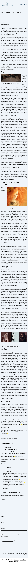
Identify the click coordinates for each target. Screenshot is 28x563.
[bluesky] (24, 4)
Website (3, 528)
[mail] (21, 4)
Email (2, 522)
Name (2, 516)
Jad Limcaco (14, 438)
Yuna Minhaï (8, 447)
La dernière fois (4, 28)
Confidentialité (18, 553)
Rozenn (5, 17)
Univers (8, 22)
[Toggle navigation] (26, 4)
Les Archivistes (11, 393)
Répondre (3, 463)
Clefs (26, 554)
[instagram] (23, 4)
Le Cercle (8, 24)
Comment (3, 499)
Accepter (16, 559)
